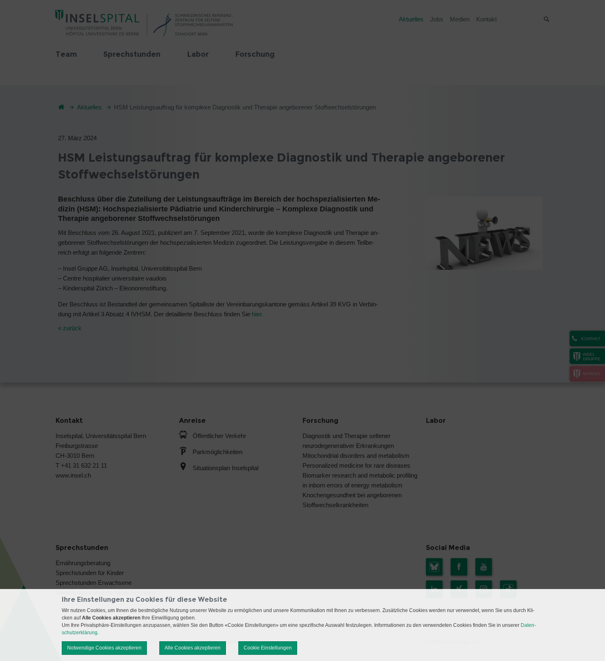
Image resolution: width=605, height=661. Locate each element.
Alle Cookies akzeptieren (193, 648)
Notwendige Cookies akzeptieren (104, 648)
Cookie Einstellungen (268, 648)
